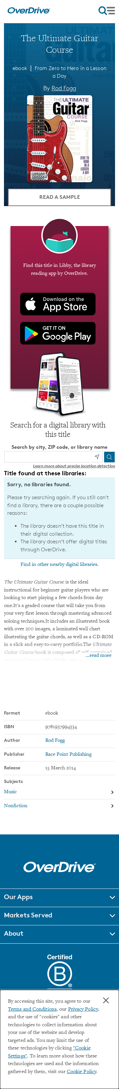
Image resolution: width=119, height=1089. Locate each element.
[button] (59, 898)
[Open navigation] (107, 10)
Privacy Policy (83, 1009)
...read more (98, 655)
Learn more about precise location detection (74, 465)
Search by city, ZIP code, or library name (59, 447)
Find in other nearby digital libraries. (59, 564)
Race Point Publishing (68, 754)
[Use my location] (97, 456)
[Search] (109, 457)
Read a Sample (59, 197)
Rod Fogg (64, 88)
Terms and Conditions (32, 1009)
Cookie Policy (81, 1071)
